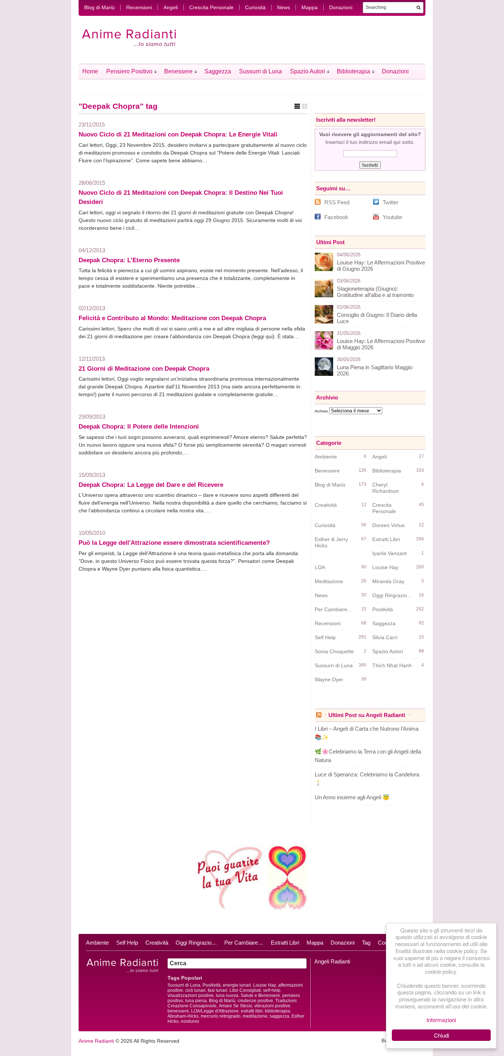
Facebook (336, 217)
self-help (271, 990)
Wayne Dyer (329, 679)
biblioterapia (277, 1011)
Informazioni (441, 1020)
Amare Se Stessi (235, 1005)
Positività (382, 609)
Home (90, 71)
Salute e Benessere (260, 995)
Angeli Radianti (332, 961)
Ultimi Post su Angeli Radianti (366, 715)
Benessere (178, 71)
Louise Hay (385, 567)
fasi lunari (217, 990)
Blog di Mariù (99, 7)
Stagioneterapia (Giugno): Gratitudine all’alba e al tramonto (375, 291)
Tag (366, 942)
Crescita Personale (211, 7)
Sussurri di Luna (260, 71)
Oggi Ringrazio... (391, 595)
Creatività (326, 505)
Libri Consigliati (245, 990)
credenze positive (255, 1000)
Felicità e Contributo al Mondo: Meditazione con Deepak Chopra (172, 318)
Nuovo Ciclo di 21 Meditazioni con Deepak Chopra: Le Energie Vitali (178, 134)
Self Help (325, 637)
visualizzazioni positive (191, 995)
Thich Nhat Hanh (392, 665)
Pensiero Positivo (129, 71)
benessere (178, 1011)
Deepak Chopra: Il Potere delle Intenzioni (139, 426)
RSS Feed (336, 202)
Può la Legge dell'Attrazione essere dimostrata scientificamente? (174, 542)
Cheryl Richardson (385, 488)
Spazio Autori (307, 71)
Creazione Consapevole (192, 1005)
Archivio (321, 411)
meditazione (255, 1016)
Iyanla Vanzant (389, 553)
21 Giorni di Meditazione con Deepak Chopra (144, 368)
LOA (320, 567)
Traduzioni (286, 1000)
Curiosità (255, 7)
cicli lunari (195, 990)
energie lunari (237, 985)
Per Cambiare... (333, 609)
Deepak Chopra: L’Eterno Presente (129, 260)
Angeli (170, 7)
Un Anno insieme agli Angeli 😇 (352, 797)
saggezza (279, 1016)
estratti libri (252, 1011)
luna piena (196, 1000)
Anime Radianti (96, 1041)
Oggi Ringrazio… (196, 942)
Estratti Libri (386, 539)
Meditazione (329, 581)
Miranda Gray (388, 581)
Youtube (392, 217)
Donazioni (340, 7)
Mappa (309, 7)
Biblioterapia (353, 71)
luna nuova (227, 995)
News (283, 7)
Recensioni (139, 7)
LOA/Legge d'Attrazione (215, 1011)
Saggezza (217, 71)
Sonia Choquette (334, 651)
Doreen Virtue (388, 525)
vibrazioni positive (272, 1005)
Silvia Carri (384, 637)
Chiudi (441, 1035)
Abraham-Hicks (183, 1016)
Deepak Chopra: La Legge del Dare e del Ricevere (151, 484)
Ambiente (326, 457)
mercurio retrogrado (221, 1016)
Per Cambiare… (243, 942)
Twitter (390, 202)
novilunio (190, 1021)
